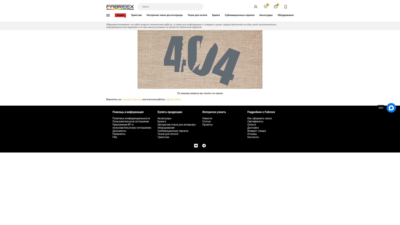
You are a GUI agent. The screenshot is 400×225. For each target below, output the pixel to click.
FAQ (114, 137)
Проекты (207, 124)
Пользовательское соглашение (130, 121)
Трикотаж (136, 15)
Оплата (251, 124)
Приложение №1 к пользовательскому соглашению (131, 126)
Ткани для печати (197, 15)
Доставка (253, 127)
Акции (120, 15)
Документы (119, 130)
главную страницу (132, 99)
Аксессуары (266, 15)
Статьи (206, 121)
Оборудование (286, 15)
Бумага (216, 15)
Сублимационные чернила (240, 15)
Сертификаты (255, 121)
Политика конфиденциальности (131, 118)
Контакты (253, 137)
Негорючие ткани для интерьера (165, 15)
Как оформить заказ (259, 118)
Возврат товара (256, 130)
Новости (207, 118)
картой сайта (173, 99)
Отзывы (252, 133)
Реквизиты (118, 133)
